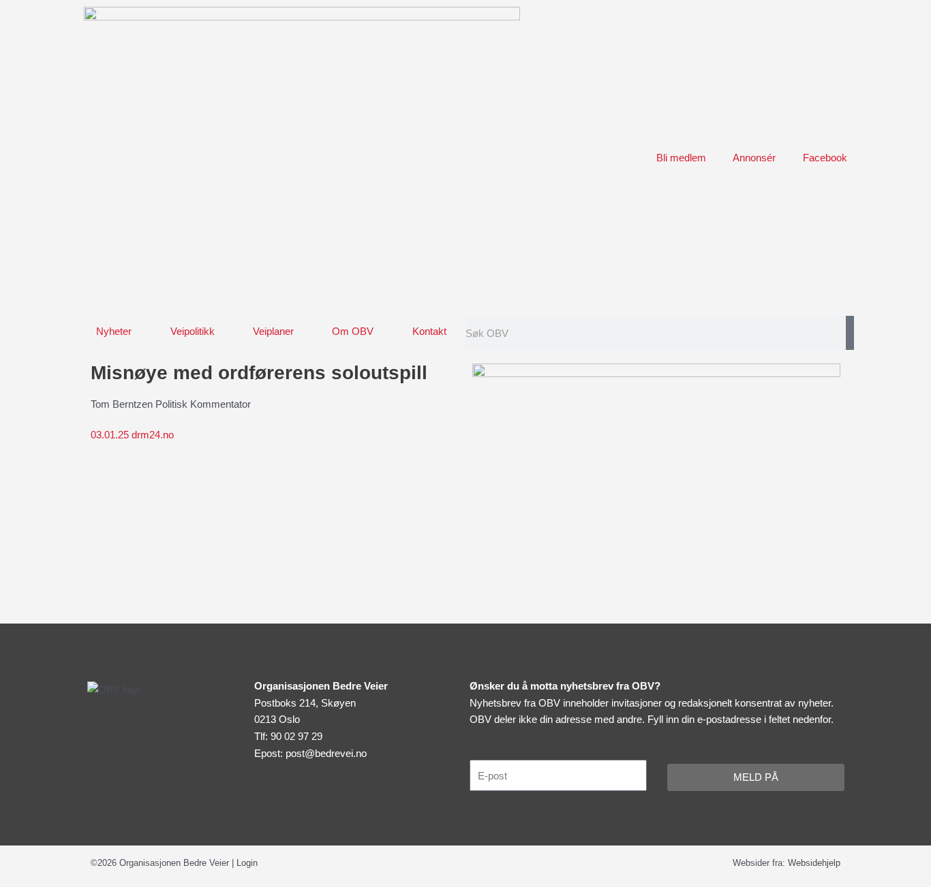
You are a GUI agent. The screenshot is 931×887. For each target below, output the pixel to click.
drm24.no (132, 434)
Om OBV (352, 331)
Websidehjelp (814, 863)
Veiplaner (273, 331)
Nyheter (114, 331)
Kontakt (429, 331)
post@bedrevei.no (326, 753)
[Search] (850, 333)
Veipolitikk (192, 331)
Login (247, 863)
